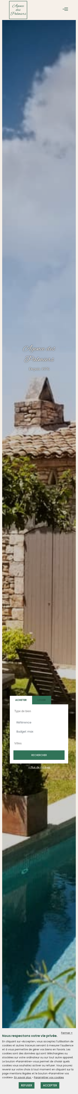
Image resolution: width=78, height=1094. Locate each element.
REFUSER (26, 1085)
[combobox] (39, 711)
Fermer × (67, 1033)
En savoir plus (23, 1077)
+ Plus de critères (39, 767)
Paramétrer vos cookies (49, 1077)
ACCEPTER (50, 1085)
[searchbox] (39, 711)
